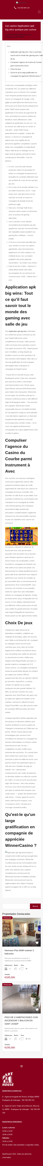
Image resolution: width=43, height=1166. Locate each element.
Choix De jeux (15, 69)
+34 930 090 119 (23, 8)
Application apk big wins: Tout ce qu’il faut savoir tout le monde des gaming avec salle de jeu (26, 55)
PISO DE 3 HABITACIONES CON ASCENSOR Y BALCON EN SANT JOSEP (21, 1020)
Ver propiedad (21, 941)
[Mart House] (21, 3)
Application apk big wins (18, 331)
